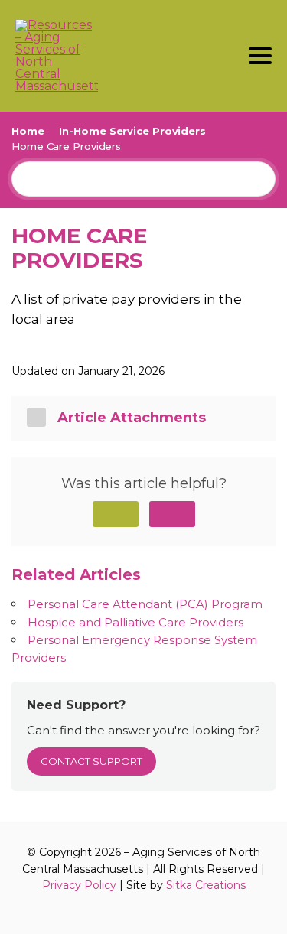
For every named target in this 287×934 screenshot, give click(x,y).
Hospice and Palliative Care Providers (135, 622)
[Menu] (260, 55)
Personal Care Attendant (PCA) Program (145, 604)
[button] (116, 514)
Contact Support (91, 761)
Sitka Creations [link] (206, 885)
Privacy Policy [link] (79, 885)
